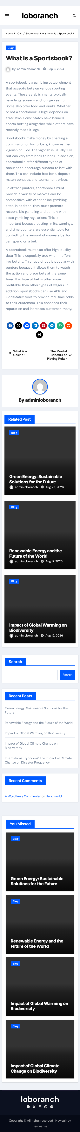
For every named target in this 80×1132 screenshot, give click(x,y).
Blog (11, 48)
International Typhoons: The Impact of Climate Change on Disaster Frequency (38, 760)
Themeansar (40, 1126)
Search (16, 661)
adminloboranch (28, 69)
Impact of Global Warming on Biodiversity (35, 733)
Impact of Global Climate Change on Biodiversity (35, 1068)
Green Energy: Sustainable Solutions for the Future (35, 479)
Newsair (61, 1121)
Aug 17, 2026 (54, 561)
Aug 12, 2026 (54, 636)
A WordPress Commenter (23, 796)
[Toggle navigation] (7, 15)
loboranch (40, 15)
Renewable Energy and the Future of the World (35, 553)
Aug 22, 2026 (54, 487)
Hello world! (54, 796)
